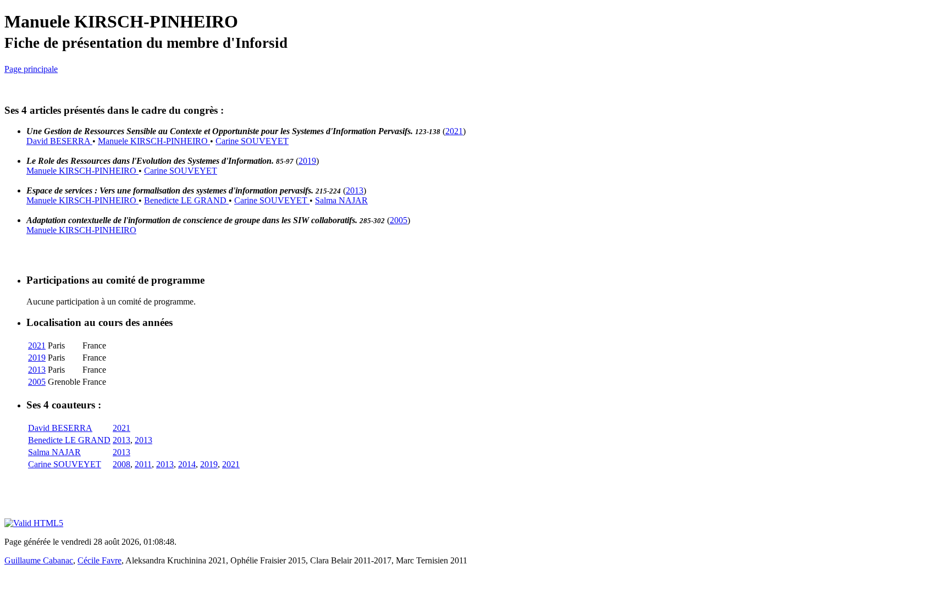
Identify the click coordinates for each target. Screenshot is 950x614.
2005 (398, 220)
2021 (454, 131)
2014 (187, 464)
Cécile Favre (99, 560)
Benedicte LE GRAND (186, 200)
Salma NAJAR (341, 200)
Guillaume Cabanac (38, 560)
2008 (121, 464)
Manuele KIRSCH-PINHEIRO (154, 141)
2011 (143, 464)
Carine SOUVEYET (252, 141)
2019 (307, 160)
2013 (354, 190)
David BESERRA (59, 141)
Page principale (31, 69)
